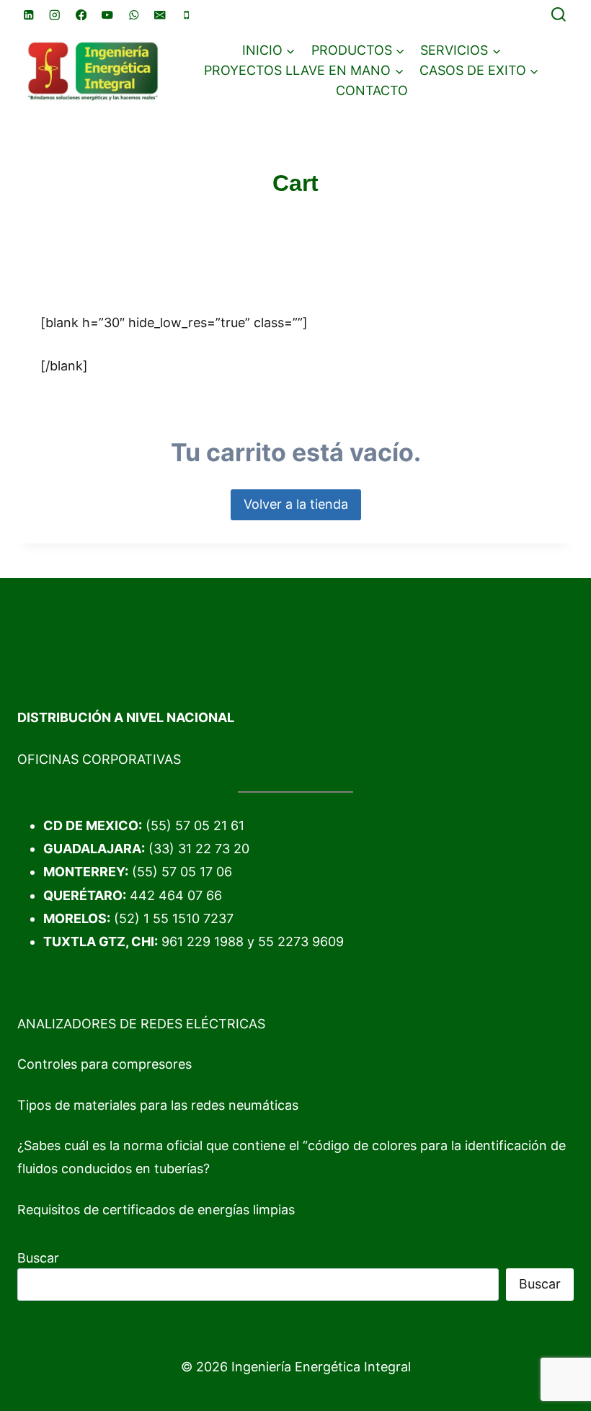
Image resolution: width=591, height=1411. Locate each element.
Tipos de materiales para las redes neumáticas (157, 1105)
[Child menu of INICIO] (268, 50)
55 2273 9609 (301, 941)
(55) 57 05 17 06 (182, 871)
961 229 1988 (202, 941)
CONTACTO (372, 90)
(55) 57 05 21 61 (195, 825)
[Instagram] (55, 15)
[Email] (160, 15)
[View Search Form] (558, 15)
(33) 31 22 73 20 (198, 848)
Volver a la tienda (296, 504)
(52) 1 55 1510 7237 (174, 918)
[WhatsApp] (134, 15)
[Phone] (186, 15)
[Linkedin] (28, 15)
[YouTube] (108, 15)
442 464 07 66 (176, 895)
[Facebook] (81, 15)
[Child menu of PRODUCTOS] (358, 50)
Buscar (38, 1257)
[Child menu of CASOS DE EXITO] (479, 71)
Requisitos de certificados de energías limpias (156, 1209)
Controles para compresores (104, 1064)
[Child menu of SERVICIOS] (460, 50)
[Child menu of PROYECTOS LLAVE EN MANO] (304, 71)
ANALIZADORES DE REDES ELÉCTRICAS (141, 1023)
